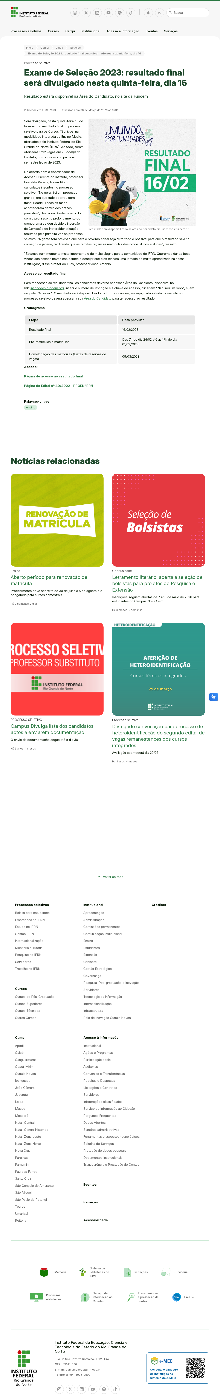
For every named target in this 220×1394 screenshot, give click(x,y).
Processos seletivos (26, 31)
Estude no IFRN (26, 927)
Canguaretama (26, 1060)
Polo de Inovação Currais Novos (107, 1018)
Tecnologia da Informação (102, 997)
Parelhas (21, 1158)
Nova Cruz (23, 1150)
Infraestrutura (93, 1011)
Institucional (90, 31)
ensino (30, 407)
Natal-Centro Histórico (31, 1130)
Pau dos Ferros (26, 1172)
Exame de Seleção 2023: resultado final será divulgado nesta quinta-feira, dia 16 (84, 53)
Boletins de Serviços (98, 1144)
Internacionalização (29, 941)
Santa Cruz (23, 1178)
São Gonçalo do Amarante (34, 1186)
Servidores (23, 962)
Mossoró (21, 1116)
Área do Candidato (98, 298)
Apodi (19, 1046)
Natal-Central (25, 1122)
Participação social (97, 1060)
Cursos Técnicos (27, 1011)
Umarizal (21, 1214)
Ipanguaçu (22, 1081)
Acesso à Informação (123, 31)
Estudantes (91, 948)
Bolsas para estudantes (32, 913)
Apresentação (93, 913)
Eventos (152, 31)
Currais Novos (25, 1074)
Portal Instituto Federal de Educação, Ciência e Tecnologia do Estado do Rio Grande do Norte (30, 12)
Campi (70, 31)
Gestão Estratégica (97, 969)
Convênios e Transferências (104, 1074)
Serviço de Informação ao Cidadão (109, 1109)
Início (29, 47)
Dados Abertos (94, 1122)
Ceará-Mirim (24, 1067)
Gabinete (90, 962)
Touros (20, 1206)
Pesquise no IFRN (28, 955)
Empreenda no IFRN (30, 920)
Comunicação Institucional (102, 934)
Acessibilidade (95, 1220)
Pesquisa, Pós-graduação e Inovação (111, 983)
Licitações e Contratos (100, 1088)
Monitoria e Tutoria (29, 948)
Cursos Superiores (29, 1004)
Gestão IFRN (24, 934)
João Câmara (25, 1088)
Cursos (53, 31)
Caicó (19, 1053)
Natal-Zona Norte (28, 1144)
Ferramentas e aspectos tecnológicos (111, 1136)
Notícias (75, 47)
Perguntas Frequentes (99, 1116)
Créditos (159, 905)
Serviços (171, 31)
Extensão (90, 955)
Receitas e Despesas (99, 1081)
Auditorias (90, 1067)
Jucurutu (21, 1095)
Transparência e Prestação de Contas (111, 1164)
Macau (20, 1109)
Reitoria (20, 1220)
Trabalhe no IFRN (27, 969)
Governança (92, 976)
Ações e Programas (98, 1053)
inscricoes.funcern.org (47, 288)
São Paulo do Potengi (31, 1200)
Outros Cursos (25, 1018)
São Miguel (23, 1192)
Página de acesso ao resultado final (53, 376)
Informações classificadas (102, 1102)
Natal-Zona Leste (28, 1136)
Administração (93, 920)
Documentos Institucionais (102, 1158)
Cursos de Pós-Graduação (35, 997)
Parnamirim (23, 1164)
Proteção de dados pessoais (104, 1150)
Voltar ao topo (113, 877)
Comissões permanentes (102, 927)
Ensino (88, 941)
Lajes (59, 47)
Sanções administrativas (101, 1130)
